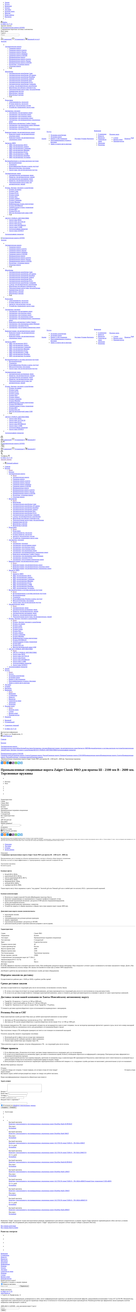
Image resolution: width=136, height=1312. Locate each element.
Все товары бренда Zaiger (9, 1227)
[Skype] (19, 763)
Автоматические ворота (21, 477)
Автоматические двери (20, 608)
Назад (11, 470)
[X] (10, 763)
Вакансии (4, 1259)
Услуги (11, 674)
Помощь (3, 1266)
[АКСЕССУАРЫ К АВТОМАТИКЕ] (23, 216)
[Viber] (13, 763)
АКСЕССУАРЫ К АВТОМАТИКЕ (25, 652)
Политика (4, 1262)
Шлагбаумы (17, 502)
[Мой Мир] (7, 763)
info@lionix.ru (7, 736)
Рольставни (17, 531)
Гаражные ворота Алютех (21, 755)
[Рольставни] (23, 98)
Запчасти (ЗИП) (18, 574)
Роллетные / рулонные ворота (21, 757)
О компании (5, 1255)
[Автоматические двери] (23, 172)
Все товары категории (8, 1226)
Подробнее (12, 1128)
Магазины (4, 1261)
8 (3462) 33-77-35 (6, 24)
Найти (3, 1310)
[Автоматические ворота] (23, 45)
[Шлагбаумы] (23, 70)
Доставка (4, 1269)
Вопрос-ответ (5, 1277)
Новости (4, 1257)
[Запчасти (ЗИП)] (23, 141)
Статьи (3, 1275)
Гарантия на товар (7, 1271)
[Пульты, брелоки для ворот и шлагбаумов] (23, 186)
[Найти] (1, 37)
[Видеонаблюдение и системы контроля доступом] (23, 159)
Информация (5, 1264)
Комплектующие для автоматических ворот (28, 565)
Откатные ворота (37, 757)
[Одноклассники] (5, 763)
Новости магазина (9, 1284)
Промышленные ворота (92, 755)
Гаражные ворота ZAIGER (75, 755)
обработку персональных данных (24, 1105)
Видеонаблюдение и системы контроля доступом (29, 593)
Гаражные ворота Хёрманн (57, 755)
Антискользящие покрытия (66, 750)
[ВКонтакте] (2, 763)
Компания (12, 693)
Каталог (11, 472)
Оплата (3, 1268)
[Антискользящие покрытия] (23, 232)
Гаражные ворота (7, 755)
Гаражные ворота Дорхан (39, 755)
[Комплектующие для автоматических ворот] (23, 130)
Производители (6, 1278)
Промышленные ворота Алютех (111, 755)
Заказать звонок (6, 459)
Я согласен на (19, 1105)
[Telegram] (21, 763)
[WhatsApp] (16, 763)
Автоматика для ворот (20, 543)
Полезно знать (14, 710)
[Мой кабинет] (2, 437)
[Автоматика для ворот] (23, 109)
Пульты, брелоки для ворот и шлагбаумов (27, 622)
